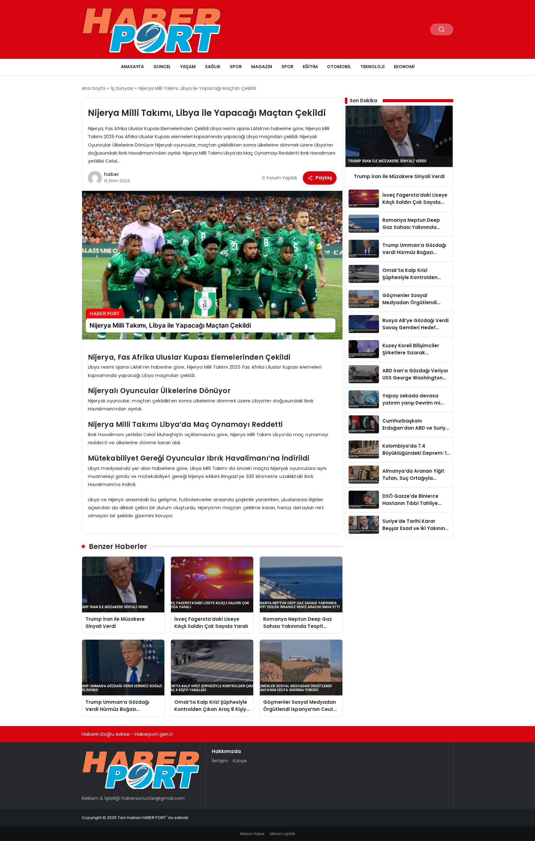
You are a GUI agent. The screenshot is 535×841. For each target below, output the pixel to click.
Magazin (261, 67)
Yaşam (188, 67)
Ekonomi (404, 67)
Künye (240, 760)
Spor (236, 67)
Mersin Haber (252, 833)
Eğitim (310, 67)
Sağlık (212, 67)
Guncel (162, 67)
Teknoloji (372, 67)
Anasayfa (132, 67)
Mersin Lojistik (282, 833)
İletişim (220, 760)
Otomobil (339, 67)
